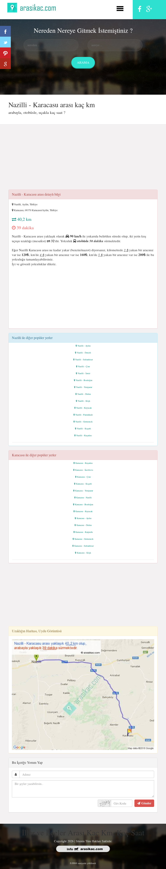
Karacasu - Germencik (84, 538)
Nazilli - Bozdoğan (84, 380)
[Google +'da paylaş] (5, 63)
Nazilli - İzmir (84, 373)
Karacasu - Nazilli (84, 497)
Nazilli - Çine (84, 366)
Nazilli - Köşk (84, 400)
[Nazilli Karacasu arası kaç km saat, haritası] (83, 694)
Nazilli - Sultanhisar (84, 359)
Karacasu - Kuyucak (84, 511)
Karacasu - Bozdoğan (84, 504)
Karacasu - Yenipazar (84, 490)
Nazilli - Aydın (84, 345)
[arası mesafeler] (33, 7)
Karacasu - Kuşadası (84, 462)
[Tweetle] (5, 42)
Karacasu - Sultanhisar (84, 545)
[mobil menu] (119, 8)
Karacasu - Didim (84, 525)
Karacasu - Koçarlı (84, 483)
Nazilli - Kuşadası (84, 435)
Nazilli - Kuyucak (84, 407)
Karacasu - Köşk (84, 552)
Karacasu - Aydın (84, 518)
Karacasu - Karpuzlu (84, 531)
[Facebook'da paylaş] (5, 31)
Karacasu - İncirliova (84, 469)
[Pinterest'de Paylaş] (5, 52)
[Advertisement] (83, 158)
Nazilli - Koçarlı (84, 428)
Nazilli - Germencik (84, 421)
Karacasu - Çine (84, 476)
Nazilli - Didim (84, 393)
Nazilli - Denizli (84, 352)
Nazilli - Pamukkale (84, 414)
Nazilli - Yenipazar (84, 387)
